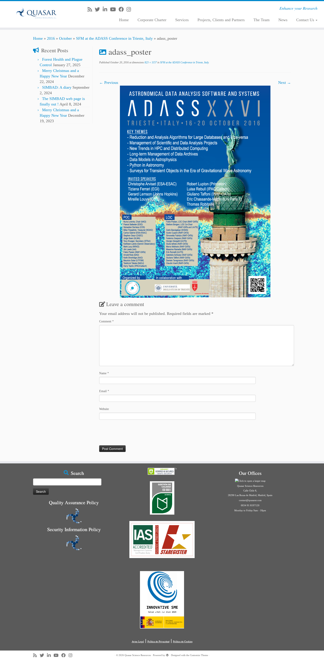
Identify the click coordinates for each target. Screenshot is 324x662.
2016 (51, 38)
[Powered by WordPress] (167, 654)
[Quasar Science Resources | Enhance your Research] (37, 14)
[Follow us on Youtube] (114, 9)
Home (124, 20)
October (65, 38)
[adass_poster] (195, 191)
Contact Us (305, 20)
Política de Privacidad (158, 641)
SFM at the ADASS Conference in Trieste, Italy (114, 38)
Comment (106, 321)
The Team (261, 20)
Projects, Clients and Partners (221, 20)
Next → (284, 82)
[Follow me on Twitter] (99, 9)
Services (182, 20)
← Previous (108, 82)
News (282, 20)
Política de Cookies (182, 641)
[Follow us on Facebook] (123, 9)
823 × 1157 (150, 62)
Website (104, 409)
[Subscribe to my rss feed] (91, 9)
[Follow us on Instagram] (130, 9)
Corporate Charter (152, 20)
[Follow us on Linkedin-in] (106, 9)
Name (104, 373)
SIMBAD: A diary (56, 87)
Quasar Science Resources (138, 655)
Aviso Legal (138, 641)
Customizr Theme (199, 655)
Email (104, 391)
